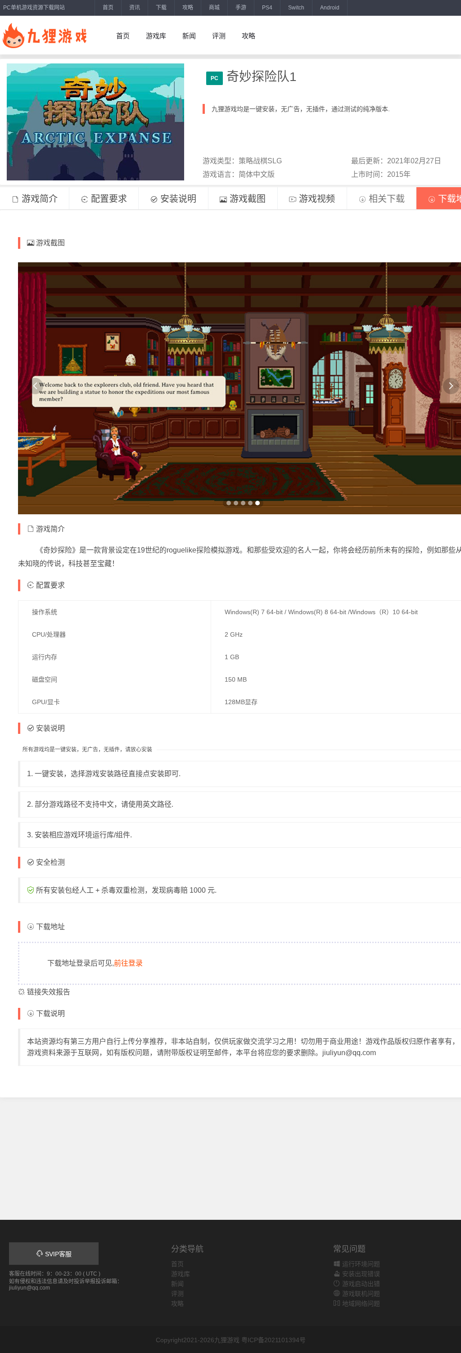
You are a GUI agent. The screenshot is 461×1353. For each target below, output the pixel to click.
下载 (161, 7)
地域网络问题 (360, 1303)
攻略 (187, 7)
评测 (219, 36)
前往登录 (128, 963)
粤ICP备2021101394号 (273, 1340)
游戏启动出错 (360, 1283)
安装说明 (177, 199)
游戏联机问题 (360, 1293)
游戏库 (156, 36)
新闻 (189, 36)
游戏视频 (315, 199)
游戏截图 (246, 199)
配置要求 (107, 199)
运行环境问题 (360, 1264)
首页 (108, 7)
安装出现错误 (360, 1273)
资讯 (134, 7)
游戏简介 (38, 199)
